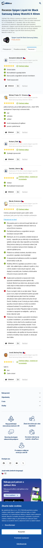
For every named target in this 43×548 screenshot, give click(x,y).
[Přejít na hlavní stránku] (7, 3)
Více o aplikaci (10, 495)
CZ (5, 473)
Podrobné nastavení (21, 538)
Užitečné (11, 86)
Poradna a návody (20, 49)
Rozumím (21, 532)
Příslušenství (7, 49)
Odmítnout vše (21, 544)
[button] (21, 393)
